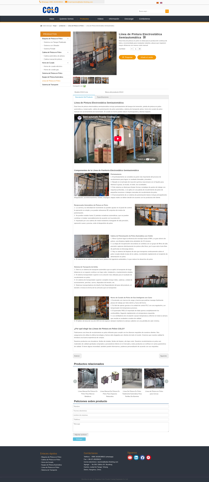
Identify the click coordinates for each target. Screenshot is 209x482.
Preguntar (128, 57)
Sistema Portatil (49, 49)
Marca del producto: (112, 92)
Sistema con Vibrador (51, 45)
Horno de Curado (48, 63)
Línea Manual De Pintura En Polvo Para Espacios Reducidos (88, 393)
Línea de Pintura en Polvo (51, 81)
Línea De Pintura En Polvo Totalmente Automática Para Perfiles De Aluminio (110, 393)
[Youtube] (130, 457)
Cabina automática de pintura (54, 56)
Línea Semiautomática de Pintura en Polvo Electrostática (154, 393)
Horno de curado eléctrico (53, 66)
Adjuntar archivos (81, 435)
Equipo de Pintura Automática (52, 77)
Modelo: (77, 92)
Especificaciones (103, 97)
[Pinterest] (148, 457)
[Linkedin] (136, 457)
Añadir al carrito (147, 57)
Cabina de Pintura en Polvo (51, 52)
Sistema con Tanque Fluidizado (55, 42)
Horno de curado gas (51, 70)
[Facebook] (142, 457)
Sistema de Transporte (50, 85)
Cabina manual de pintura (53, 59)
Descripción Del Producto (84, 97)
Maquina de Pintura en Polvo (52, 38)
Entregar (79, 439)
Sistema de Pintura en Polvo (52, 73)
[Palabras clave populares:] (167, 11)
